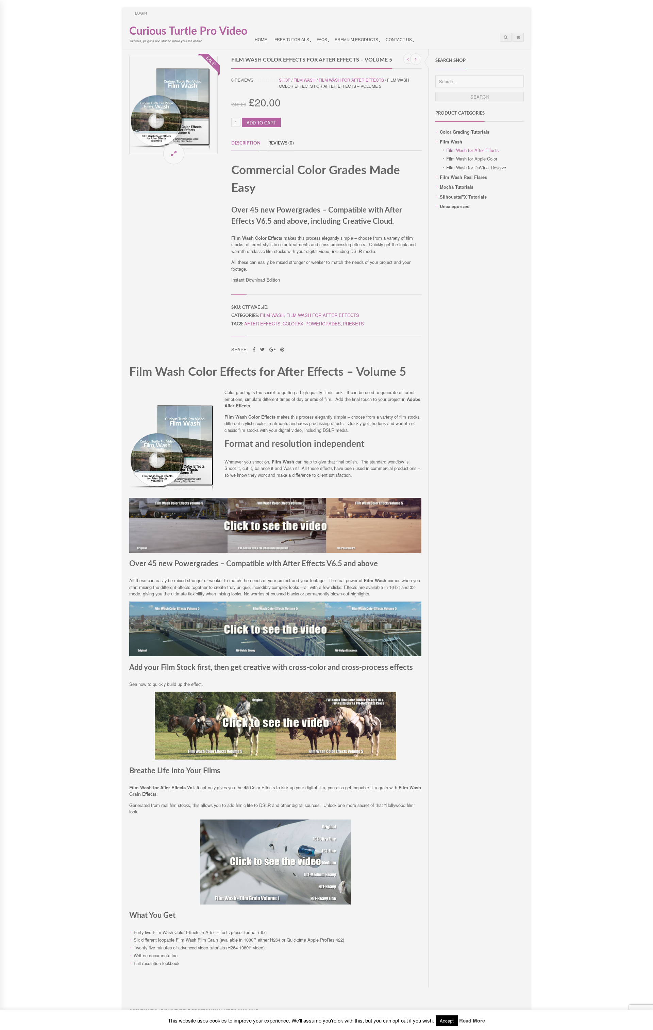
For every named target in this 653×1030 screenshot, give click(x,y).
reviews (242, 80)
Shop (284, 80)
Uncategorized (455, 206)
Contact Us (399, 39)
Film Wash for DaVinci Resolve (476, 167)
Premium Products (356, 39)
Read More (472, 1020)
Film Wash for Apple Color (471, 158)
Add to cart (261, 122)
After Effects (262, 323)
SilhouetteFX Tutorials (463, 196)
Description (246, 143)
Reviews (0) (281, 143)
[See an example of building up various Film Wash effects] (275, 758)
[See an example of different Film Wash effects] (275, 551)
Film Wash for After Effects (472, 150)
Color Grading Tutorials (464, 132)
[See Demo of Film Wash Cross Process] (275, 654)
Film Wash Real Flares (463, 177)
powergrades (323, 323)
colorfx (293, 323)
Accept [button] (447, 1020)
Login (141, 13)
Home (261, 39)
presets (353, 323)
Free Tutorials (291, 39)
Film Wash (451, 141)
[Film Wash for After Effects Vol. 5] (173, 105)
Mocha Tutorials (456, 187)
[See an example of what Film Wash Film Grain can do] (275, 902)
